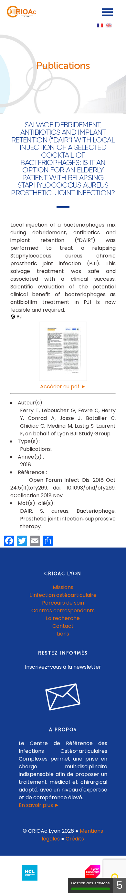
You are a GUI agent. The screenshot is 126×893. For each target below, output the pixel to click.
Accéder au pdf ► (63, 386)
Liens (63, 633)
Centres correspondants (63, 610)
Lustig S (84, 426)
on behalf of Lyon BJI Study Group (67, 433)
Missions (63, 587)
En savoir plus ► (39, 805)
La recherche (63, 618)
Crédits (75, 838)
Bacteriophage (96, 511)
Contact (63, 626)
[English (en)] (108, 25)
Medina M (59, 426)
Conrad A (41, 418)
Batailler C (100, 418)
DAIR (26, 511)
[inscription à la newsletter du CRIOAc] (63, 715)
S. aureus (54, 511)
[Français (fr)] (100, 25)
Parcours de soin (63, 603)
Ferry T (29, 410)
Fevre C (88, 410)
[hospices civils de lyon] (30, 882)
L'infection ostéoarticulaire (63, 595)
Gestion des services (90, 883)
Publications (35, 449)
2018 (25, 464)
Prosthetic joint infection (51, 518)
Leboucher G (58, 410)
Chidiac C (32, 426)
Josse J (70, 418)
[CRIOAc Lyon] (21, 16)
